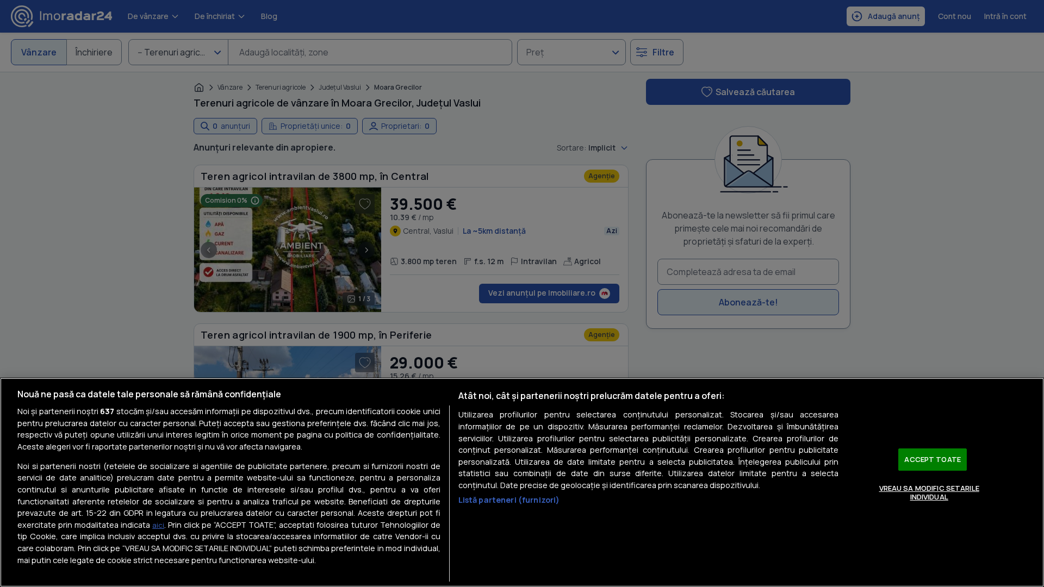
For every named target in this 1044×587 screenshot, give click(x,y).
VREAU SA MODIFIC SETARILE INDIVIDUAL (929, 492)
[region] (522, 482)
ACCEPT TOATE (932, 459)
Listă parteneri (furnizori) (509, 500)
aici (158, 525)
